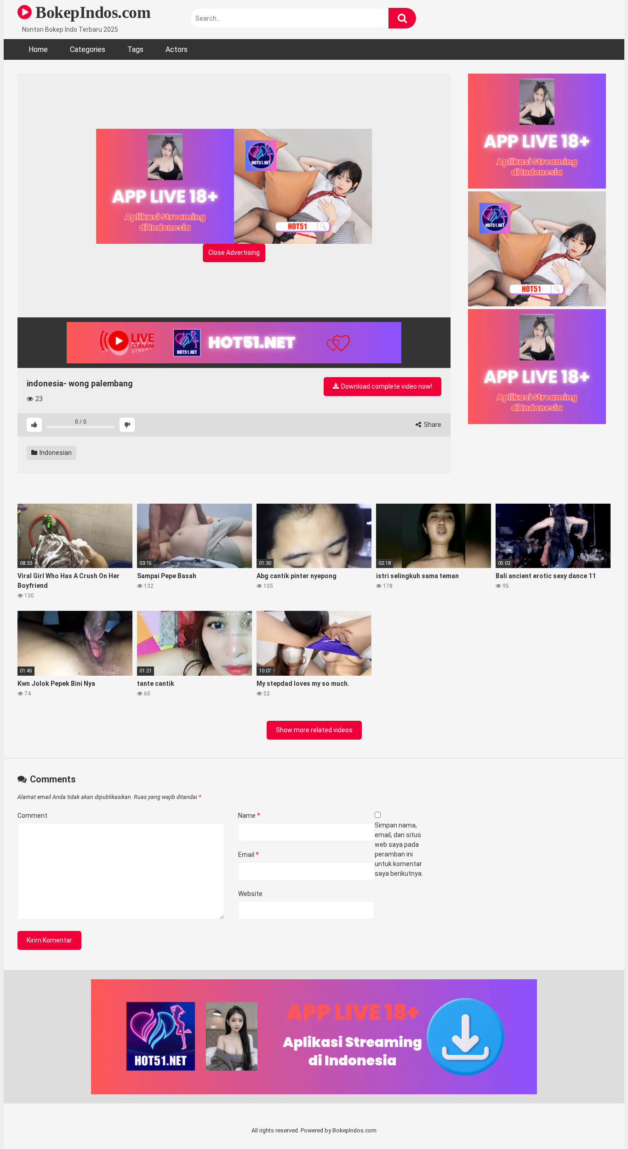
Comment (32, 815)
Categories (87, 49)
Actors (177, 49)
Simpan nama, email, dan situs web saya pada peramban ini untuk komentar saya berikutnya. (399, 849)
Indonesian (55, 452)
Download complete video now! (386, 386)
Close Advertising (234, 252)
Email (248, 854)
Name (249, 815)
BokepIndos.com (91, 12)
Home (38, 49)
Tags (135, 49)
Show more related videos (314, 730)
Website (250, 893)
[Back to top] (597, 1121)
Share (431, 424)
